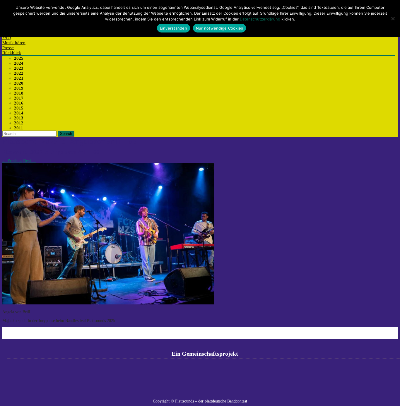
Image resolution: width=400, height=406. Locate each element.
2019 (18, 88)
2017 (18, 98)
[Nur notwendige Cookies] (393, 18)
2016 (18, 103)
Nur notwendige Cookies (219, 28)
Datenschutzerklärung (260, 19)
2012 (18, 123)
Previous (12, 160)
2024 (18, 63)
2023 (18, 68)
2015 (18, 108)
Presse (8, 47)
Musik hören (13, 42)
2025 (18, 58)
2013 (18, 118)
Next (29, 160)
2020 (18, 83)
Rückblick (11, 52)
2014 (18, 113)
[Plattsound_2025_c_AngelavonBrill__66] (108, 303)
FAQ (6, 37)
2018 (18, 93)
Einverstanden (173, 28)
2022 (18, 73)
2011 (18, 128)
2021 (18, 78)
